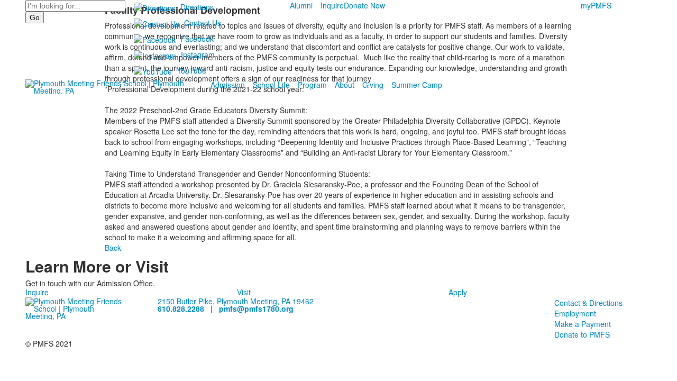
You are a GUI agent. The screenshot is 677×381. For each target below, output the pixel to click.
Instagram (198, 54)
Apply (458, 292)
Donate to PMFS (582, 334)
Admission (228, 84)
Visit (244, 292)
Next (664, 191)
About (344, 84)
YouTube (191, 70)
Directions (197, 7)
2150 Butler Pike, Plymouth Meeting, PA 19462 (236, 301)
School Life (271, 84)
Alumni (301, 5)
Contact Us (202, 22)
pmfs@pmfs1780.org (256, 308)
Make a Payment (582, 324)
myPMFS (596, 5)
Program (312, 84)
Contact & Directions (588, 302)
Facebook (197, 38)
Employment (575, 313)
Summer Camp (416, 84)
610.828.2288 (181, 308)
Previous (12, 191)
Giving (372, 84)
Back (113, 247)
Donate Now (364, 5)
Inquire (332, 5)
